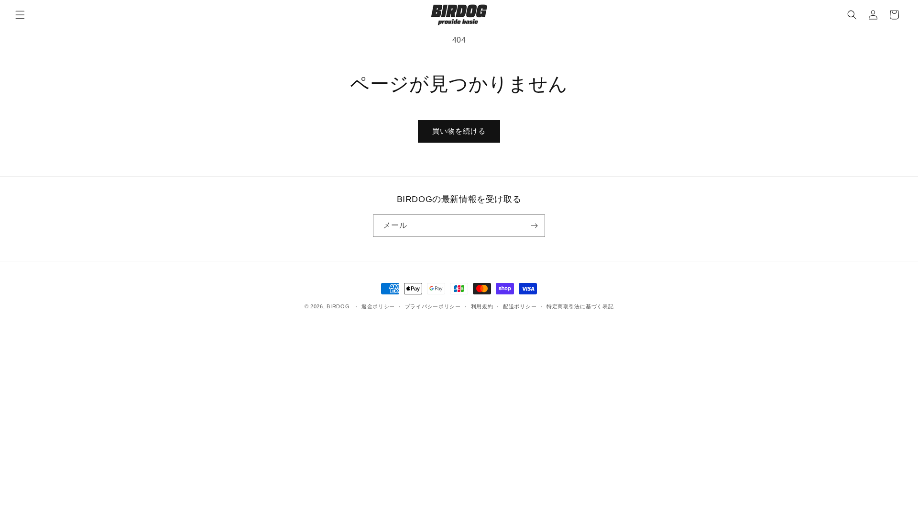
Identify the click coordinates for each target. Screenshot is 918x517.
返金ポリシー (378, 306)
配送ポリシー (519, 306)
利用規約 (482, 306)
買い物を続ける (459, 131)
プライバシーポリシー (433, 306)
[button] (20, 14)
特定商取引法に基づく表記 (579, 306)
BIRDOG (338, 306)
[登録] (534, 225)
